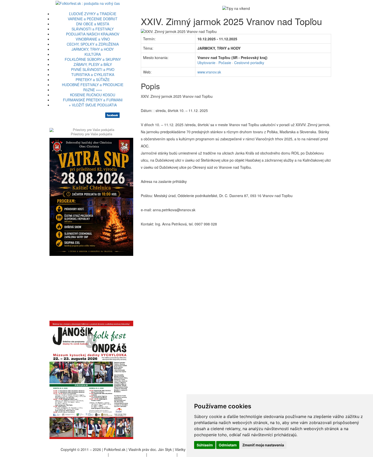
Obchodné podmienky (127, 454)
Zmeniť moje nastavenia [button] (263, 445)
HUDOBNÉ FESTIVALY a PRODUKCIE (92, 84)
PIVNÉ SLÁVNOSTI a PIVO (92, 69)
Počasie (224, 62)
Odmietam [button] (228, 445)
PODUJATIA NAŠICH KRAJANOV (92, 33)
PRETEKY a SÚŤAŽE (93, 79)
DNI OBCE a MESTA (92, 23)
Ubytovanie (206, 62)
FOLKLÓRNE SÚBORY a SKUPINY (93, 59)
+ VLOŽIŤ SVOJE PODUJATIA (93, 104)
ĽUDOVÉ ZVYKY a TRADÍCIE (92, 13)
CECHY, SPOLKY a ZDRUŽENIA (93, 44)
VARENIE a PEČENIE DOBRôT (92, 18)
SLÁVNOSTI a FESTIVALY (93, 28)
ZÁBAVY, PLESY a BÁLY (93, 64)
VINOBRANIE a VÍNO (93, 39)
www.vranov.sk (209, 71)
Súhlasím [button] (205, 445)
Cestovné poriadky (249, 62)
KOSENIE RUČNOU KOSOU (92, 94)
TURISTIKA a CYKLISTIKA (92, 74)
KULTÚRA (92, 54)
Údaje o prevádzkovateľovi (85, 454)
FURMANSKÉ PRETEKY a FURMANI (93, 99)
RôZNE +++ (92, 89)
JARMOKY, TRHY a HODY (93, 49)
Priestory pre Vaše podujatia (91, 133)
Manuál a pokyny (162, 454)
